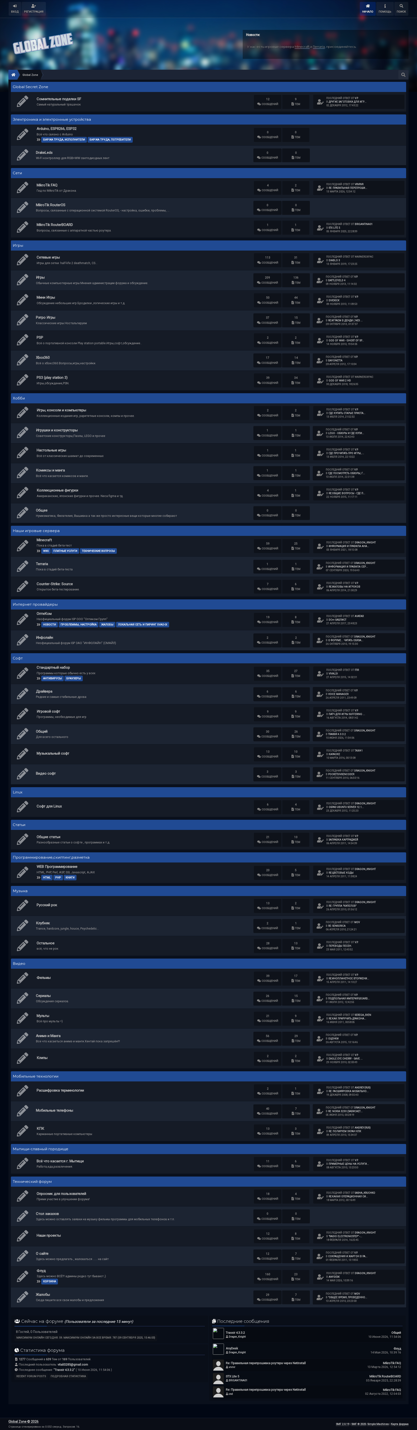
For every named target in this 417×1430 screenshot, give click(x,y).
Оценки (333, 1038)
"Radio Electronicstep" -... (345, 1236)
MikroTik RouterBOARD (55, 225)
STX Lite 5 (334, 227)
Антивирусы (52, 678)
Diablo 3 (334, 260)
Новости (49, 624)
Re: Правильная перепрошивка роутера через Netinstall (266, 1363)
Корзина (49, 1281)
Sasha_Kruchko (365, 1193)
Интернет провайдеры (35, 604)
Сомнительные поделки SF (59, 99)
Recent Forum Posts (31, 1376)
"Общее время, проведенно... (347, 1297)
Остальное (46, 943)
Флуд (41, 1271)
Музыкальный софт (53, 753)
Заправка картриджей (343, 839)
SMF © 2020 (358, 1424)
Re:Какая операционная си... (348, 1196)
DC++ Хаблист (337, 619)
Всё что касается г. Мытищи (60, 1161)
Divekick (334, 300)
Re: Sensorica (337, 926)
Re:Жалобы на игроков (344, 586)
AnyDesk (334, 1277)
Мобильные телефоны (54, 1110)
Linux (17, 792)
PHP (58, 877)
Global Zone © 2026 (23, 1421)
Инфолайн (44, 637)
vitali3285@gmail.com (73, 1364)
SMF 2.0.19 (342, 1424)
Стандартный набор (53, 667)
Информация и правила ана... (349, 546)
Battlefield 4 (337, 280)
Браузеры (73, 678)
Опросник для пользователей (61, 1194)
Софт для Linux (49, 806)
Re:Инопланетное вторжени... (349, 978)
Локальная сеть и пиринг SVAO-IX (142, 624)
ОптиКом (44, 613)
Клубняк (43, 923)
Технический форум (32, 1181)
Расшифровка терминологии (60, 1090)
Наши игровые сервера (36, 531)
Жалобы (107, 624)
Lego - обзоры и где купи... (346, 433)
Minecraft (302, 47)
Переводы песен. (340, 946)
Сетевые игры (48, 257)
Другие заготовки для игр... (348, 101)
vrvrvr (359, 184)
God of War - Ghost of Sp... (346, 340)
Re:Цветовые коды (341, 872)
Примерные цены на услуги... (349, 1164)
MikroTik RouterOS (50, 205)
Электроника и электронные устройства (52, 119)
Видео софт (46, 773)
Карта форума (400, 1424)
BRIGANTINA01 (364, 224)
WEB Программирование (57, 866)
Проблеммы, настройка (79, 624)
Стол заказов (47, 1214)
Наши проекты (49, 1235)
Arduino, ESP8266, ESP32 (56, 128)
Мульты (43, 1016)
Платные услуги (65, 551)
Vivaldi (333, 673)
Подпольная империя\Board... (349, 998)
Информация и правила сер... (348, 566)
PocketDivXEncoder (341, 774)
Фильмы (44, 977)
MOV (357, 922)
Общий (42, 731)
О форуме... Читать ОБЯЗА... (345, 640)
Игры (18, 245)
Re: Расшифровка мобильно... (349, 1091)
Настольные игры (51, 450)
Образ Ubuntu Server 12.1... (346, 807)
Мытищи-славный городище (40, 1149)
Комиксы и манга (50, 470)
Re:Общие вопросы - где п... (347, 493)
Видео (19, 963)
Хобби (19, 398)
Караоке (334, 754)
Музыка (20, 891)
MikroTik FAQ (47, 185)
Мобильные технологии (35, 1076)
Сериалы (43, 996)
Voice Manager (338, 694)
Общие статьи (48, 837)
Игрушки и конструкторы (57, 430)
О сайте (42, 1253)
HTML (47, 877)
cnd (231, 1393)
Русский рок (47, 905)
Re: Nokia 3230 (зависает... (345, 1111)
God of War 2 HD (340, 380)
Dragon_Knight (365, 542)
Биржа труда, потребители (110, 139)
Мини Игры (46, 297)
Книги (70, 877)
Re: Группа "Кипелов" (342, 905)
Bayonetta (335, 360)
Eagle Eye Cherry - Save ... (346, 1058)
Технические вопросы (98, 551)
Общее (42, 510)
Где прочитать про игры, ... (346, 453)
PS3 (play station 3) (52, 377)
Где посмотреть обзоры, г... (346, 473)
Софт (18, 658)
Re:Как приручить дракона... (347, 1018)
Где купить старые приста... (347, 413)
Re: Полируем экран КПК (345, 1131)
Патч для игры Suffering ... (347, 714)
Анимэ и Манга (48, 1036)
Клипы (42, 1058)
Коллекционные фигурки (57, 490)
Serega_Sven (363, 1015)
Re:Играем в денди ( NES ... (345, 320)
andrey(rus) (363, 1087)
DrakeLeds (44, 152)
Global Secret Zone (30, 87)
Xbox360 (43, 357)
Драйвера (44, 691)
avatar (359, 616)
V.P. (356, 98)
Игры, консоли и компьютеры (61, 410)
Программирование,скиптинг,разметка (51, 857)
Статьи (19, 825)
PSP (40, 337)
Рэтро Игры (45, 317)
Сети (17, 173)
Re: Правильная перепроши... (348, 188)
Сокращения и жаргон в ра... (348, 1256)
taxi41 (359, 750)
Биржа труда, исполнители (64, 139)
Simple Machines (378, 1424)
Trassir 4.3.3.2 (337, 734)
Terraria (319, 47)
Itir (357, 670)
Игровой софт (48, 711)
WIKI (46, 551)
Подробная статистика (68, 1376)
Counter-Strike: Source (55, 584)
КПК (40, 1128)
